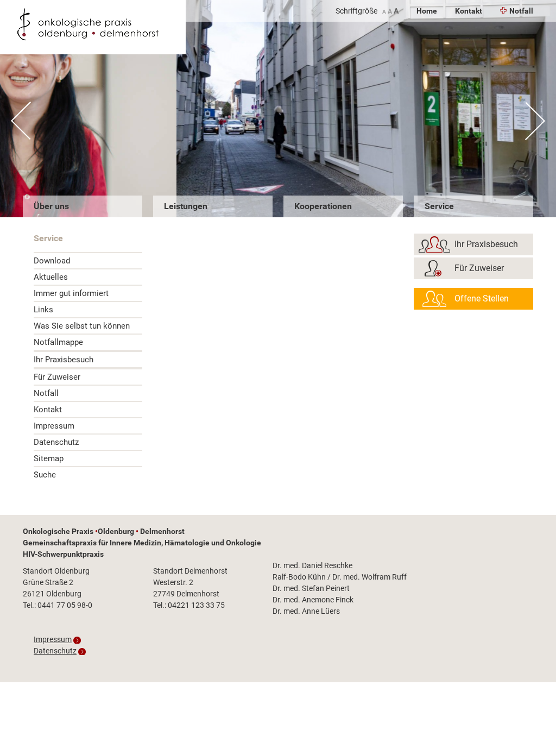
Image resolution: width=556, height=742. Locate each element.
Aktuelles (51, 277)
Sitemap (49, 458)
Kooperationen (323, 206)
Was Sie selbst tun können (82, 326)
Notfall (521, 11)
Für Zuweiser (57, 377)
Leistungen (185, 206)
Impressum (54, 426)
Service (439, 206)
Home (426, 11)
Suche (45, 475)
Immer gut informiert (71, 293)
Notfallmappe (58, 342)
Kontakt (468, 11)
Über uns (51, 206)
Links (43, 310)
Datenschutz (56, 442)
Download (52, 261)
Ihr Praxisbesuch (63, 359)
